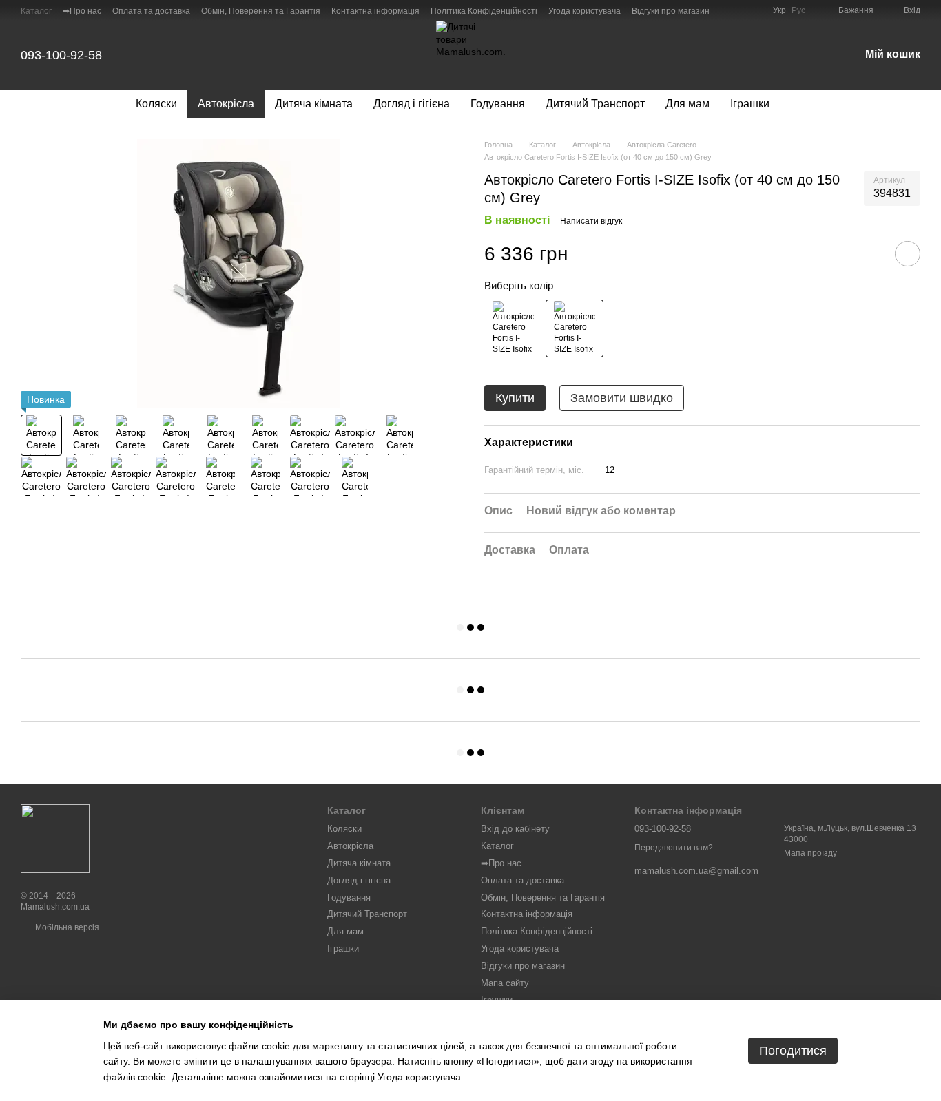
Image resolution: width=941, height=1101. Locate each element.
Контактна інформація (375, 11)
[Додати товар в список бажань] (907, 253)
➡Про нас (82, 11)
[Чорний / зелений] (513, 328)
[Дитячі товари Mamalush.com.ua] (55, 838)
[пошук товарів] (805, 104)
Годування (497, 103)
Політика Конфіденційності (484, 11)
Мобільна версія (66, 927)
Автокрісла (226, 103)
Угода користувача (584, 11)
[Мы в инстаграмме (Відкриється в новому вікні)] (753, 10)
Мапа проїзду (810, 853)
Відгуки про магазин (671, 11)
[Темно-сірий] (574, 328)
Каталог (36, 11)
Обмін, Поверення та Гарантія (260, 11)
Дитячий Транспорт (595, 103)
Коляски (156, 103)
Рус (798, 10)
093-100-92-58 (61, 55)
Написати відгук (591, 221)
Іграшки (749, 103)
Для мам (687, 103)
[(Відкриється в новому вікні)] (737, 10)
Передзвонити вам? (673, 847)
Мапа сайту (505, 983)
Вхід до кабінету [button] (515, 829)
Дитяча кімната (314, 103)
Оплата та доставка (151, 11)
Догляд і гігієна (411, 103)
